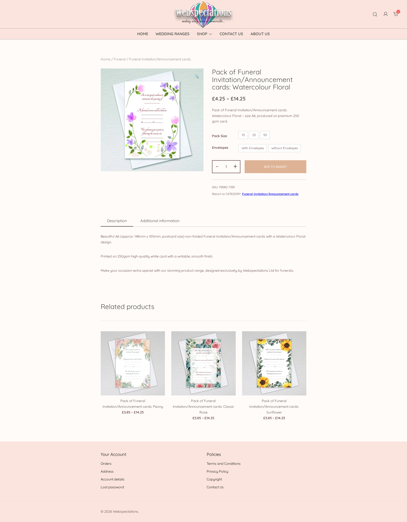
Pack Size (219, 136)
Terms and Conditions (224, 463)
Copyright (214, 479)
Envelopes (220, 147)
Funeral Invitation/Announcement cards (160, 59)
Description (117, 220)
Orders (106, 463)
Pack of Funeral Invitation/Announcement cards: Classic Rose (203, 406)
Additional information (159, 220)
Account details (112, 479)
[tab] (117, 221)
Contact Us (231, 33)
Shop (202, 33)
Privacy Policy (217, 471)
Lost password (112, 487)
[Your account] (385, 14)
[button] (197, 76)
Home (142, 33)
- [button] (217, 166)
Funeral (120, 59)
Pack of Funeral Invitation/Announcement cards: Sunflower (274, 406)
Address (107, 471)
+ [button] (235, 166)
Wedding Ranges (173, 33)
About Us (260, 33)
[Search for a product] (375, 14)
